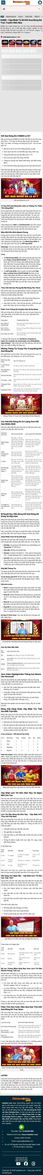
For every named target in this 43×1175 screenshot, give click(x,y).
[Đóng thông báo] (39, 8)
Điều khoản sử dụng (21, 1159)
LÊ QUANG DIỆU (28, 1131)
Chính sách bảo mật (21, 1157)
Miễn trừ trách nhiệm (21, 1161)
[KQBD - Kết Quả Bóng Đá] (21, 2)
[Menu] (3, 2)
